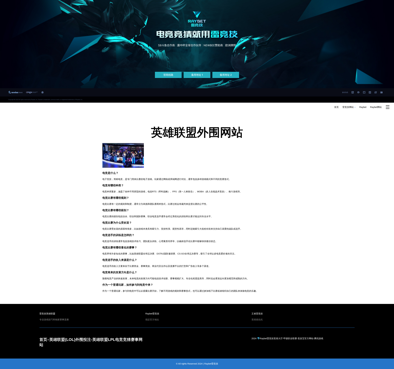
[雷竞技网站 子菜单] (355, 107)
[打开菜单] (388, 107)
